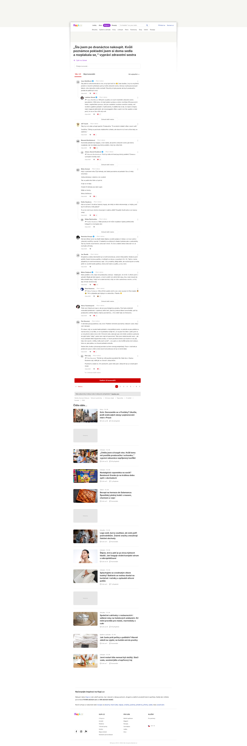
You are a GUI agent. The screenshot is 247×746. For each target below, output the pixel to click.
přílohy (145, 705)
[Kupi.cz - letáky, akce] (77, 25)
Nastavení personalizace (106, 734)
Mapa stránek (103, 732)
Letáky (94, 25)
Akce (100, 25)
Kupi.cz (100, 692)
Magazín (106, 25)
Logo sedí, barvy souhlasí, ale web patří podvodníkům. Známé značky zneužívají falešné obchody (106, 535)
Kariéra (101, 729)
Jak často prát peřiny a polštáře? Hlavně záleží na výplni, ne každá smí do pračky (106, 640)
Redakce (101, 724)
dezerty (107, 705)
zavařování (160, 705)
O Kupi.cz (101, 718)
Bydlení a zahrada (105, 634)
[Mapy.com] (86, 731)
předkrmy (139, 705)
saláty (151, 705)
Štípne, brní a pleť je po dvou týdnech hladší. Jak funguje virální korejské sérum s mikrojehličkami (106, 555)
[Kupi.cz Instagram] (81, 731)
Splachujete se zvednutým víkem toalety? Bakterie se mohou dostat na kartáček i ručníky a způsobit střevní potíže (106, 576)
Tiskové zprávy (103, 726)
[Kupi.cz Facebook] (76, 731)
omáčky (126, 705)
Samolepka (127, 726)
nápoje (121, 705)
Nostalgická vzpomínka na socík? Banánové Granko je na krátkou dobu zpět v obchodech (106, 475)
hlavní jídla (114, 705)
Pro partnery (151, 718)
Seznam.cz (170, 25)
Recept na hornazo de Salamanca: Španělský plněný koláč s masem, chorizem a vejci (106, 495)
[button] (80, 60)
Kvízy (101, 409)
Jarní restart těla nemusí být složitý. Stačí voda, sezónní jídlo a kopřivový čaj (106, 660)
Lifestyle (102, 450)
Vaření (102, 489)
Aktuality (102, 530)
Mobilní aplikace (128, 718)
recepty (99, 705)
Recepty (114, 25)
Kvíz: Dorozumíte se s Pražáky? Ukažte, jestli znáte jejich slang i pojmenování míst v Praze (106, 415)
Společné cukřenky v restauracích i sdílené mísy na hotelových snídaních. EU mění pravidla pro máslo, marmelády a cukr (106, 619)
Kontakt (101, 721)
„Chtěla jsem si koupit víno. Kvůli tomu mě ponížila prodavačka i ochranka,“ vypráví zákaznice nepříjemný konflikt (106, 455)
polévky (132, 705)
